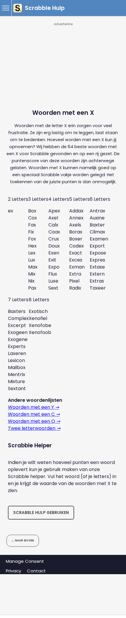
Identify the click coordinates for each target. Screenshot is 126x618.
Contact (36, 571)
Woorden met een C (34, 414)
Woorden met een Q (34, 421)
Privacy (13, 571)
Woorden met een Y (33, 407)
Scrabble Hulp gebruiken (41, 512)
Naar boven (24, 540)
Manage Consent (25, 561)
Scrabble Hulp (45, 8)
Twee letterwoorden (34, 428)
